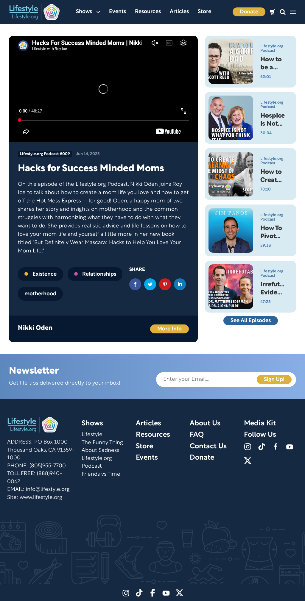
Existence (44, 274)
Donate (249, 12)
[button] (283, 12)
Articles (179, 11)
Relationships (99, 274)
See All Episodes (251, 320)
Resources (148, 11)
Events (117, 11)
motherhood (40, 293)
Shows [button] (84, 11)
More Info (169, 329)
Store (204, 11)
